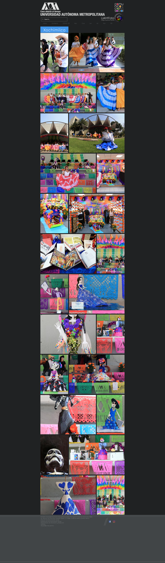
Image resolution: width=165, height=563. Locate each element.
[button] (75, 23)
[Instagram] (114, 522)
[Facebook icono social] (110, 522)
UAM (104, 18)
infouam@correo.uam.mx (47, 525)
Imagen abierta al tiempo (107, 20)
